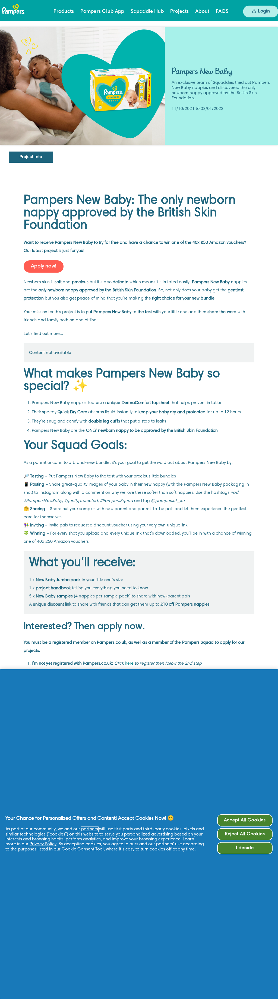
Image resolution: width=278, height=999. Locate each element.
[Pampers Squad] (22, 12)
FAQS (222, 11)
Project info (31, 157)
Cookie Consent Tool (83, 849)
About (202, 11)
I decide (245, 848)
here (129, 663)
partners (89, 829)
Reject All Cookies (245, 834)
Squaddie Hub (147, 11)
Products (63, 11)
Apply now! (43, 266)
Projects (179, 11)
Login (263, 11)
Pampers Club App (102, 11)
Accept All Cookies (245, 820)
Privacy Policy (43, 844)
